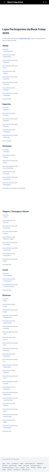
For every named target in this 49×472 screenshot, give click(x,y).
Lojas (27, 467)
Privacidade (17, 469)
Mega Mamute (7, 427)
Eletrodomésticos (30, 463)
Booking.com (7, 250)
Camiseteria (7, 356)
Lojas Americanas (8, 51)
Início (3, 463)
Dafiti (5, 300)
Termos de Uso (26, 469)
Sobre (4, 469)
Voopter (6, 233)
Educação (26, 465)
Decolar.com (7, 228)
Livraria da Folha (8, 400)
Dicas (16, 467)
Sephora (6, 157)
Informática (40, 463)
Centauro (6, 115)
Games (21, 463)
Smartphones (13, 465)
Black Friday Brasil (15, 2)
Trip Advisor (7, 244)
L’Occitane (6, 173)
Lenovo (6, 339)
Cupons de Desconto (8, 467)
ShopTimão (7, 137)
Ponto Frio (6, 84)
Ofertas (39, 467)
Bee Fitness (7, 389)
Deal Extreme (7, 394)
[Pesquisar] (43, 2)
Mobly (5, 422)
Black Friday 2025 (25, 38)
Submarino (6, 62)
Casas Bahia (7, 95)
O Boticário (7, 151)
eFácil (5, 411)
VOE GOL (6, 222)
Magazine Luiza (8, 317)
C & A (5, 334)
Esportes (5, 465)
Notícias (33, 467)
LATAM (5, 217)
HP (4, 361)
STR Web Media (15, 459)
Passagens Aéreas (35, 465)
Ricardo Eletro (7, 56)
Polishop (6, 405)
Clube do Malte (8, 416)
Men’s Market (7, 184)
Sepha (5, 162)
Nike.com (6, 126)
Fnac (5, 344)
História (22, 467)
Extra (5, 67)
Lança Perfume (8, 322)
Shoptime (6, 89)
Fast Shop (6, 78)
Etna (5, 378)
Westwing (6, 372)
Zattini (5, 311)
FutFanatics (7, 131)
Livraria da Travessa (9, 286)
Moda (8, 463)
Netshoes (6, 109)
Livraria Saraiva (8, 275)
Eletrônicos (14, 463)
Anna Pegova (7, 179)
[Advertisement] (24, 14)
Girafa (5, 306)
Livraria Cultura (8, 281)
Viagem (20, 465)
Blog (44, 467)
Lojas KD (6, 383)
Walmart (6, 73)
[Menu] (46, 2)
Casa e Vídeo (7, 367)
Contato (9, 469)
